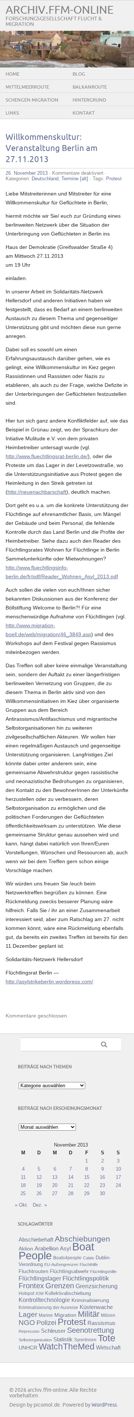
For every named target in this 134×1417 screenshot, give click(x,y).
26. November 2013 (27, 173)
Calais (88, 1258)
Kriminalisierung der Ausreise (48, 1307)
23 (102, 1185)
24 (118, 1185)
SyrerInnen (85, 1339)
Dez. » (40, 1205)
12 (39, 1177)
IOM (40, 1293)
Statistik (63, 1339)
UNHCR (28, 1348)
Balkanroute (90, 87)
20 (54, 1185)
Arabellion (46, 1249)
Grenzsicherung (97, 1286)
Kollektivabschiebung (68, 1293)
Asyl (65, 1248)
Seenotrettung (90, 1330)
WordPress (104, 1405)
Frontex (31, 1286)
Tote (106, 1338)
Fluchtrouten (33, 1271)
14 (70, 1177)
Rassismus (101, 1323)
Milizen (108, 1315)
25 (23, 1193)
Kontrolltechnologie (44, 1300)
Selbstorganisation (35, 1340)
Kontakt (84, 113)
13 (54, 1177)
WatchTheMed (67, 1346)
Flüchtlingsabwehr (69, 1271)
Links (12, 113)
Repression (29, 1331)
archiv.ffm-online (60, 10)
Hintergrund (89, 100)
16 (102, 1177)
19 (39, 1185)
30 (102, 1193)
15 (86, 1177)
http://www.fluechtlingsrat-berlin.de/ (47, 456)
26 (39, 1193)
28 (70, 1193)
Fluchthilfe (89, 1264)
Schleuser (53, 1331)
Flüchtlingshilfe (103, 1271)
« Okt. (21, 1205)
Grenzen (59, 1286)
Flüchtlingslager (40, 1278)
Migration (65, 1315)
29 (86, 1193)
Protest (114, 178)
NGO (27, 1322)
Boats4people (67, 1257)
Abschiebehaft (36, 1240)
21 (70, 1185)
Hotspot (26, 1293)
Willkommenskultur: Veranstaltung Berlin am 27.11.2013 (52, 148)
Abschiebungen (82, 1238)
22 (86, 1185)
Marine (46, 1315)
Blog (79, 74)
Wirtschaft (108, 1348)
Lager (28, 1314)
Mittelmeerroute (27, 87)
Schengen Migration (32, 100)
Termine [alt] (74, 178)
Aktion (26, 1249)
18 (23, 1185)
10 (118, 1169)
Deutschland (45, 178)
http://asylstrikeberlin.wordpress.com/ (49, 981)
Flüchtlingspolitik (86, 1278)
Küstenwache (96, 1307)
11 (23, 1177)
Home (12, 74)
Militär (88, 1314)
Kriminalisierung (90, 1300)
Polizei (46, 1322)
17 (118, 1177)
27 (54, 1193)
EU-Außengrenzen (61, 1264)
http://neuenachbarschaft (36, 492)
